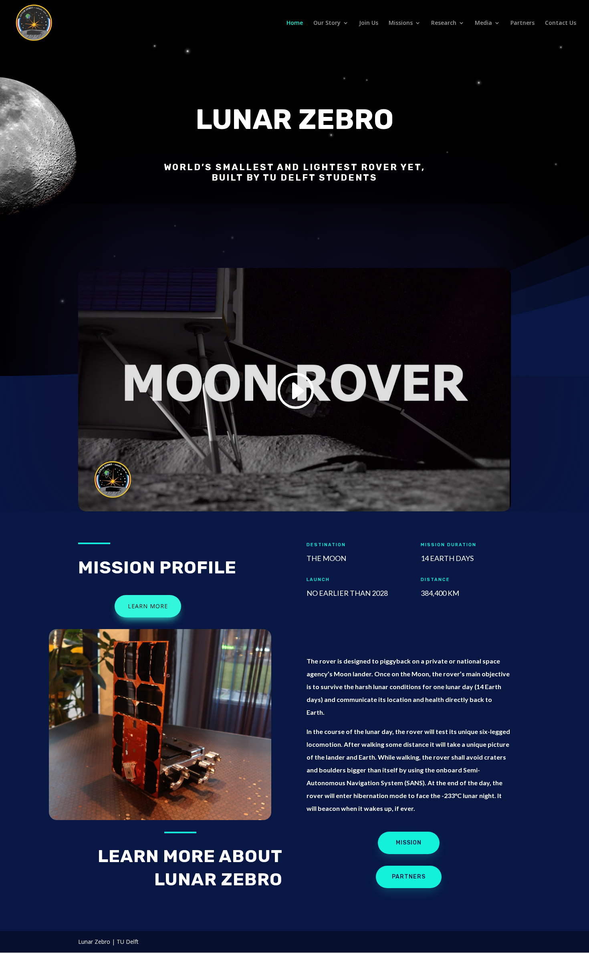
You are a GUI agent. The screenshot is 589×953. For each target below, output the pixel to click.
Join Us (368, 23)
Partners (522, 23)
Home (294, 23)
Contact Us (560, 23)
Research (443, 23)
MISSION (409, 842)
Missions (401, 23)
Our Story (327, 23)
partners (409, 876)
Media (483, 23)
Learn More (148, 606)
